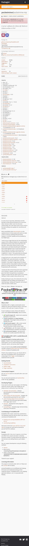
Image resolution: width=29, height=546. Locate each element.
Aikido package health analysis (9, 73)
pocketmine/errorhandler (9, 142)
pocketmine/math (7, 145)
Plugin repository (8, 368)
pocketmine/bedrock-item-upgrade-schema (13, 132)
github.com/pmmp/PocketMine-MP (10, 42)
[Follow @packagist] (24, 539)
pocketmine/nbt (7, 147)
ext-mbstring (6, 103)
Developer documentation (10, 390)
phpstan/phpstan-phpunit (9, 160)
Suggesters (4, 63)
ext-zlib (4, 121)
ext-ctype (5, 90)
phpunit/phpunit (7, 163)
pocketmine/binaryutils (8, 138)
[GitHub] (27, 539)
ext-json (5, 100)
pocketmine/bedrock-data (9, 129)
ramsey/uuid (6, 153)
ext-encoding (6, 94)
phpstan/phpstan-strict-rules (10, 162)
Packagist (5, 2)
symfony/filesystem (7, 154)
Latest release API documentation (12, 395)
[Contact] (20, 539)
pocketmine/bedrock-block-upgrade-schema (14, 126)
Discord (7, 373)
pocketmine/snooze (7, 151)
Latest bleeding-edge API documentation (14, 399)
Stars (2, 64)
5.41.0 (3, 200)
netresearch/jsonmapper (9, 124)
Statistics (3, 543)
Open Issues (4, 66)
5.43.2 (3, 188)
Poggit (12, 356)
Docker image (7, 366)
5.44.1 (3, 186)
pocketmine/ (7, 12)
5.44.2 (3, 184)
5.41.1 (3, 198)
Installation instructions (9, 364)
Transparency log (5, 48)
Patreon (5, 53)
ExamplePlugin (7, 407)
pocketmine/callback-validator (10, 139)
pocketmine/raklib (7, 148)
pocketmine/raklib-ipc (8, 150)
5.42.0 (3, 196)
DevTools (6, 403)
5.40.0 (3, 202)
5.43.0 (3, 192)
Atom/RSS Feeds (4, 540)
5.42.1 (3, 194)
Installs (3, 60)
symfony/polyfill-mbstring (9, 169)
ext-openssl (6, 106)
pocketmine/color (7, 141)
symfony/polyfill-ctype (8, 168)
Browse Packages (4, 545)
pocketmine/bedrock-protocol (10, 135)
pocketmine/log (6, 144)
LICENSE (5, 465)
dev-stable (4, 181)
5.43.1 (3, 190)
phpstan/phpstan (7, 159)
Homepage (4, 43)
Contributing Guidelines (10, 423)
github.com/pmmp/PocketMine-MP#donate (13, 55)
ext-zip (4, 120)
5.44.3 (3, 183)
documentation (17, 231)
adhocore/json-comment (9, 123)
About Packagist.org (5, 539)
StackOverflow (20, 378)
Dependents (4, 61)
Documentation (7, 363)
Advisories (4, 71)
